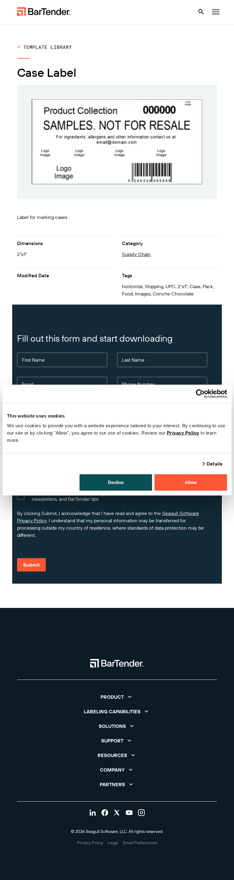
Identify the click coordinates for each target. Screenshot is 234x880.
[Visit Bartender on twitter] (117, 812)
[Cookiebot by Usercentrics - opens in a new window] (200, 393)
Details (214, 464)
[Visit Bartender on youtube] (129, 812)
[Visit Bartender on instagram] (141, 812)
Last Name (133, 360)
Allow (191, 482)
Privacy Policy (183, 432)
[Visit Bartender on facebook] (104, 812)
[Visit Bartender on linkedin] (92, 812)
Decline (116, 482)
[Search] (201, 11)
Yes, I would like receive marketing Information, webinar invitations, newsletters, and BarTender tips (102, 496)
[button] (117, 697)
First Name (33, 360)
